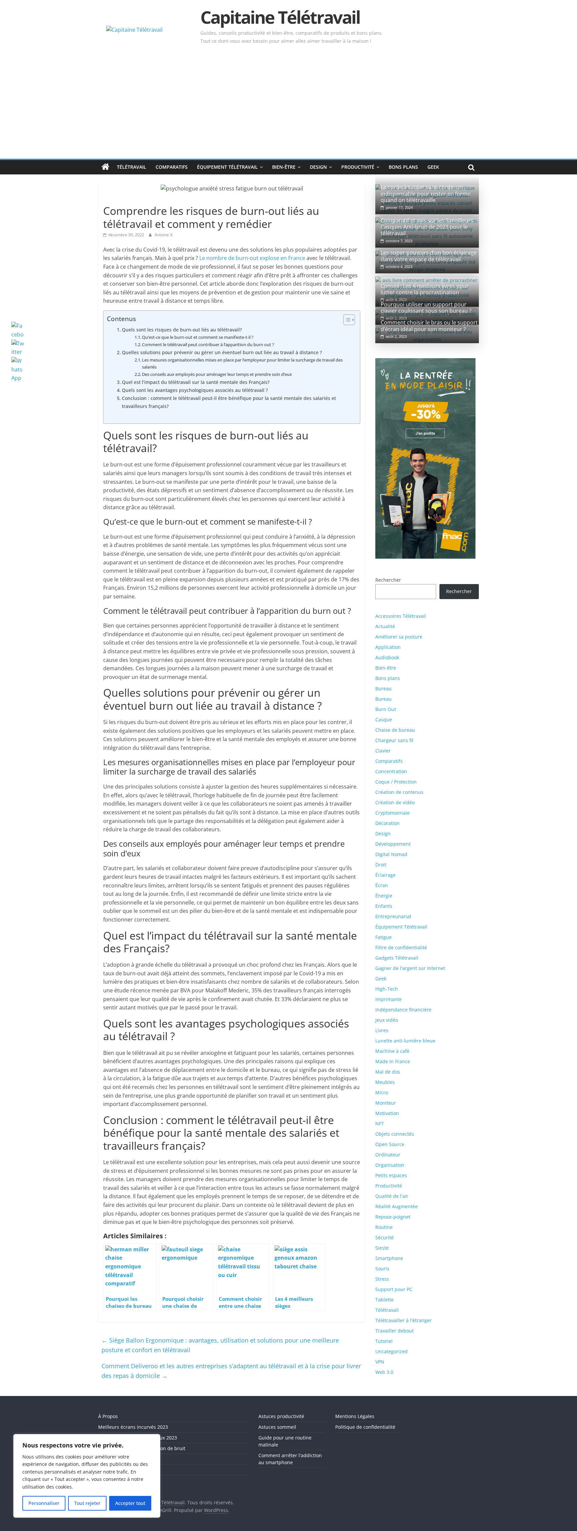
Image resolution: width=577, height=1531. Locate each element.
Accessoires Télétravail (400, 616)
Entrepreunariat (393, 916)
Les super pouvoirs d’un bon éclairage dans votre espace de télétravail (428, 256)
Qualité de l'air (391, 1196)
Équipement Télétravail (227, 167)
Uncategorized (391, 1351)
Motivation (387, 1113)
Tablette (384, 1299)
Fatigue (383, 937)
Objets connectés (394, 1134)
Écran (381, 885)
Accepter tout (130, 1503)
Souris (382, 1268)
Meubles (385, 1082)
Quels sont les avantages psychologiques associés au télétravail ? (195, 390)
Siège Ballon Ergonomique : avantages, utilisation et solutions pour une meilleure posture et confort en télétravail (220, 1345)
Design (318, 167)
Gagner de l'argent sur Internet (410, 968)
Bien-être (284, 167)
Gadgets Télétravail (396, 958)
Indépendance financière (403, 1009)
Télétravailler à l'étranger (403, 1320)
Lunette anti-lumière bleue (405, 1040)
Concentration (391, 771)
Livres (381, 1030)
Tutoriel (384, 1341)
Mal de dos (387, 1072)
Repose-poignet (392, 1217)
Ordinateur (387, 1154)
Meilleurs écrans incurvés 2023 (133, 1427)
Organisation (389, 1165)
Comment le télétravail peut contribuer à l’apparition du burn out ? (208, 344)
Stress (382, 1279)
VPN (379, 1362)
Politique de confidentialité (365, 1427)
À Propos (108, 1416)
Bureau (383, 688)
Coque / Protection (396, 782)
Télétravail (131, 167)
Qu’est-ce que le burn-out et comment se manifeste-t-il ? (197, 337)
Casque (383, 719)
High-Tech (386, 989)
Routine (384, 1227)
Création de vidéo (395, 802)
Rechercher (388, 580)
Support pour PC (393, 1289)
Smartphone (389, 1258)
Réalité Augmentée (396, 1206)
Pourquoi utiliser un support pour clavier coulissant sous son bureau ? (426, 307)
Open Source (389, 1144)
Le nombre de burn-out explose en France (252, 258)
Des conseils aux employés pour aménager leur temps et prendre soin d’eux (217, 374)
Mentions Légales (354, 1416)
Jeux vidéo (386, 1020)
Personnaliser (43, 1503)
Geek (433, 167)
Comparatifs (172, 167)
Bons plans (403, 167)
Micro (381, 1092)
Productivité (357, 167)
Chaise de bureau (395, 730)
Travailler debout (394, 1331)
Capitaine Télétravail (280, 17)
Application (388, 647)
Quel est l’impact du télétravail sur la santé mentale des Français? (195, 382)
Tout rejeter (87, 1503)
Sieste (382, 1248)
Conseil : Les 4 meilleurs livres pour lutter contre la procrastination (425, 289)
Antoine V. (164, 235)
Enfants (383, 906)
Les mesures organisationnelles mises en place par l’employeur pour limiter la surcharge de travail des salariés (242, 363)
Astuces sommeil (277, 1427)
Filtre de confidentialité (401, 947)
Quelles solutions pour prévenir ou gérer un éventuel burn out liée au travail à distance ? (222, 352)
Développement (393, 844)
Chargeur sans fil (394, 740)
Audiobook (387, 657)
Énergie (383, 895)
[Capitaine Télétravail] (105, 167)
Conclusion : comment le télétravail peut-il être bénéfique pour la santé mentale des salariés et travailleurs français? (229, 402)
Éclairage (385, 875)
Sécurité (384, 1237)
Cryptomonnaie (392, 813)
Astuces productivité (281, 1416)
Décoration (387, 823)
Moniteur (385, 1103)
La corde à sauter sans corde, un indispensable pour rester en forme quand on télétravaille (425, 193)
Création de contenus (399, 792)
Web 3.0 (384, 1372)
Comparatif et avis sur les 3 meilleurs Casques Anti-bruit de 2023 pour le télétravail (427, 227)
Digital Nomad (391, 854)
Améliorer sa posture (398, 637)
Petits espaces (391, 1175)
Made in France (392, 1061)
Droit (380, 864)
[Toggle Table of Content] (345, 319)
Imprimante (388, 999)
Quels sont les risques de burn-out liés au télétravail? (182, 329)
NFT (379, 1123)
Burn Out (385, 709)
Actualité (385, 626)
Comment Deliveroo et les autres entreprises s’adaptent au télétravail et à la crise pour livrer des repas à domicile (231, 1371)
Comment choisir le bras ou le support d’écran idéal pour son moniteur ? (429, 325)
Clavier (383, 750)
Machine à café (392, 1051)
